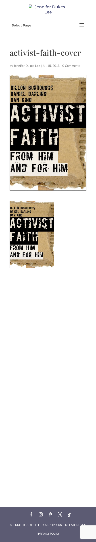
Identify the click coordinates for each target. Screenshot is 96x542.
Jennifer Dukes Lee (27, 66)
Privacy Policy (48, 533)
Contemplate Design (71, 525)
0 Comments (71, 66)
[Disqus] (48, 324)
